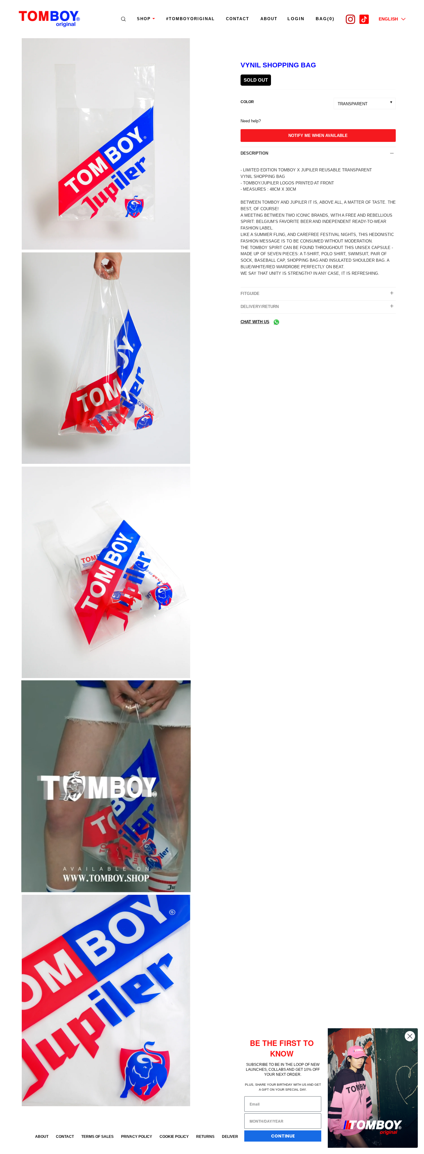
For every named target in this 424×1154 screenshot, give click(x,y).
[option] (106, 145)
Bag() (325, 18)
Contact (237, 18)
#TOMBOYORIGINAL (190, 18)
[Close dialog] (409, 1036)
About (41, 1136)
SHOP (144, 18)
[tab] (318, 153)
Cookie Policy (174, 1136)
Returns (205, 1136)
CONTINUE (283, 1136)
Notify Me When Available (318, 135)
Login (295, 18)
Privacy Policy (136, 1136)
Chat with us (255, 321)
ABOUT (268, 18)
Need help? (251, 121)
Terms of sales (97, 1136)
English (388, 18)
